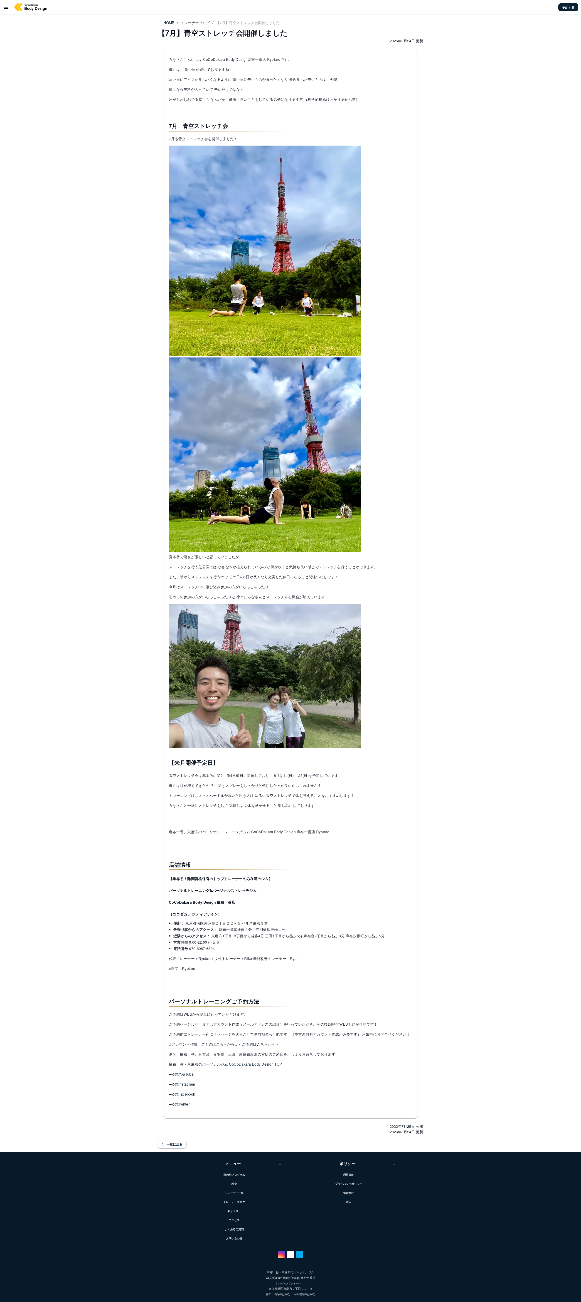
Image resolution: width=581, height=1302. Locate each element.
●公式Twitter (179, 1104)
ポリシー (368, 1163)
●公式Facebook (182, 1094)
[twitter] (299, 1254)
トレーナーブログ (195, 22)
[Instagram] (281, 1254)
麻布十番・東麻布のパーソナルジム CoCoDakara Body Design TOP (225, 1064)
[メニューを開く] (6, 7)
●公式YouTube (181, 1074)
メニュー (253, 1163)
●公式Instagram (182, 1084)
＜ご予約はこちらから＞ (258, 1044)
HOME (168, 22)
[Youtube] (290, 1254)
